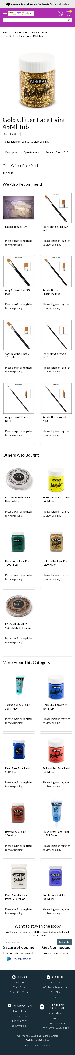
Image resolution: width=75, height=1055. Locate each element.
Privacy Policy (20, 1015)
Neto (48, 1045)
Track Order (19, 987)
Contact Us (55, 997)
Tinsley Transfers (55, 1022)
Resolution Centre (19, 992)
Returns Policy (19, 1020)
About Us (55, 982)
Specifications (31, 152)
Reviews (50, 152)
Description (11, 152)
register (25, 141)
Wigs (55, 1017)
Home (6, 32)
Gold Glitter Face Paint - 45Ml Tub (24, 35)
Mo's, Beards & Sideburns (55, 1027)
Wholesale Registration (55, 987)
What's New (55, 1013)
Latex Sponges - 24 (16, 226)
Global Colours (21, 32)
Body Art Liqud (40, 32)
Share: (7, 134)
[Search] (69, 20)
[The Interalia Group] (21, 13)
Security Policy (19, 1025)
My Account (19, 982)
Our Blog (55, 992)
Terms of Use (20, 1010)
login (14, 141)
